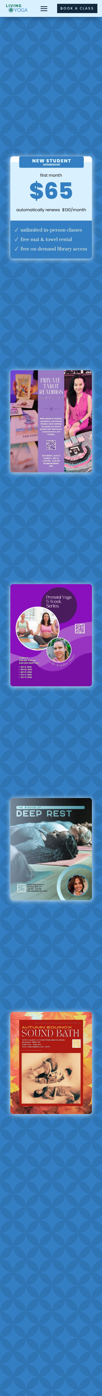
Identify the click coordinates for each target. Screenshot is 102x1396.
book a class (77, 8)
